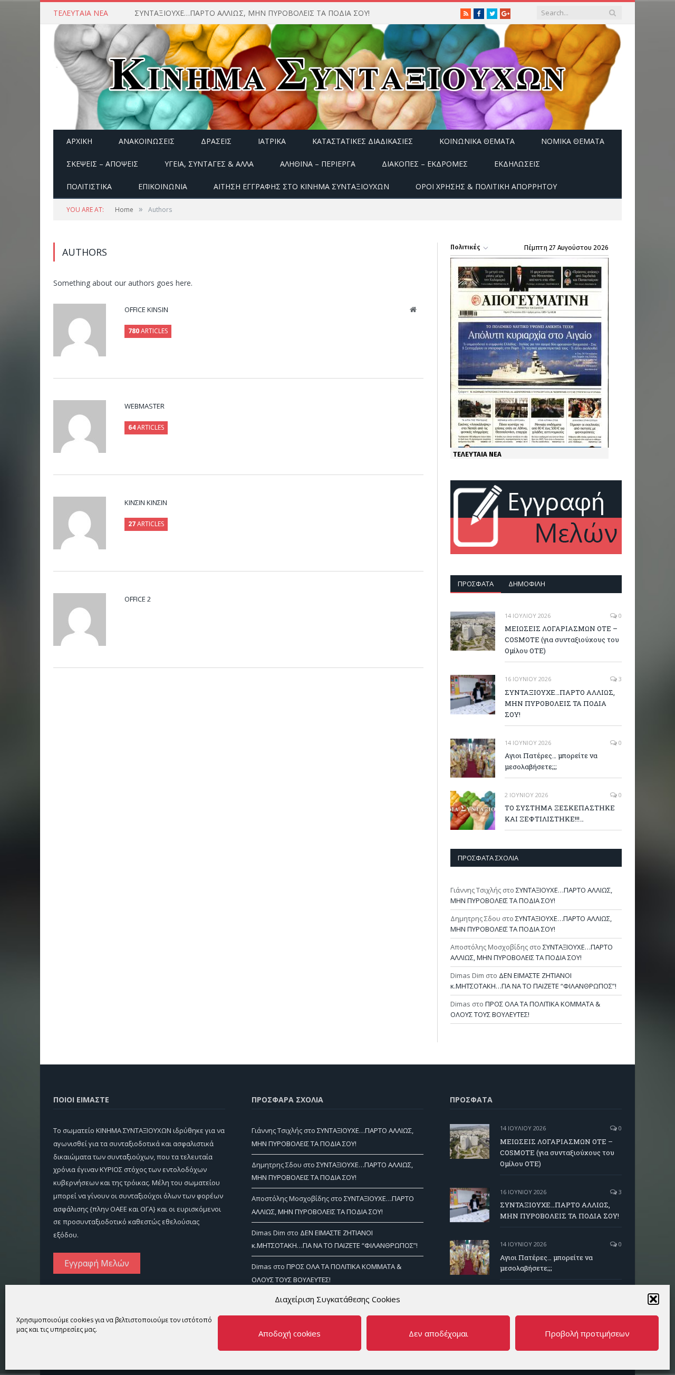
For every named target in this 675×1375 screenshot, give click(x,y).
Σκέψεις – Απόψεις (102, 164)
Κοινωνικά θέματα (477, 141)
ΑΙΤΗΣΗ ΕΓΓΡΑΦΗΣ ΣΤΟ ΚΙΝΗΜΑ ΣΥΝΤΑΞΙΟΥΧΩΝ (301, 186)
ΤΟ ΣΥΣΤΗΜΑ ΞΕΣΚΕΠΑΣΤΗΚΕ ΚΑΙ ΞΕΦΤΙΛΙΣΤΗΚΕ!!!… (560, 813)
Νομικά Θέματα (572, 141)
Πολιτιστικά (89, 186)
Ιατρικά (272, 141)
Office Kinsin (146, 309)
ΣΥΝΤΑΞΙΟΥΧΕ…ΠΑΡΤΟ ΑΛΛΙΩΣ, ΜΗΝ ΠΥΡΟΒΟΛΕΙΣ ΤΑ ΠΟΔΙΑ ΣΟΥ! (252, 13)
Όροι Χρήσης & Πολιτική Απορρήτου (486, 186)
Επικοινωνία (162, 186)
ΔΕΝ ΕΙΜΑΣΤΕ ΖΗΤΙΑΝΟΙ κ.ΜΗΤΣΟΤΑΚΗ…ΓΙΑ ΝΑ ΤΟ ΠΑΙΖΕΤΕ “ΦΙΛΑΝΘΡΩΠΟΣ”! (533, 981)
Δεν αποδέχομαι (438, 1333)
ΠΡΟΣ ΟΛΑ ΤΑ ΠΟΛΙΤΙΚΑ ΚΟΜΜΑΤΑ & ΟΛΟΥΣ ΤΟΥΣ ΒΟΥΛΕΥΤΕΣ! (525, 1009)
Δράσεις (216, 141)
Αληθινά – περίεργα (317, 164)
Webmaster (144, 406)
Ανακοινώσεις (147, 141)
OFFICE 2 (137, 599)
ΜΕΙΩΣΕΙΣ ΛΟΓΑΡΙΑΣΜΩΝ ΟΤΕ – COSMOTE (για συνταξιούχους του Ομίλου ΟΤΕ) (562, 639)
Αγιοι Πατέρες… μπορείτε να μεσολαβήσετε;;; (551, 761)
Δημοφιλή (526, 583)
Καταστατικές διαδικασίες (362, 141)
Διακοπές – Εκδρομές (425, 164)
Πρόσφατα (476, 583)
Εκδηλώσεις (517, 164)
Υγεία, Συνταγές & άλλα (209, 164)
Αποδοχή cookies (289, 1333)
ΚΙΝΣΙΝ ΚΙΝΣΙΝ (145, 502)
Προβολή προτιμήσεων (587, 1333)
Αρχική (79, 141)
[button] (653, 1299)
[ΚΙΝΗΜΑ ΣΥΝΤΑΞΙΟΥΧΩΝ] (337, 74)
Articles (148, 330)
